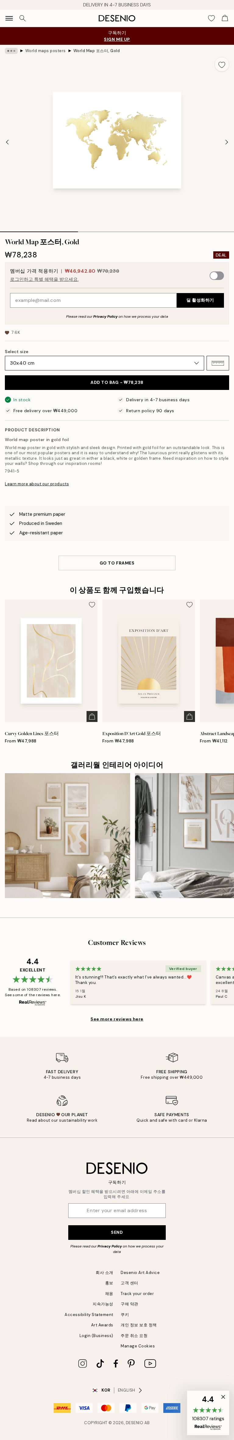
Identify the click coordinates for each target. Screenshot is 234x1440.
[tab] (39, 229)
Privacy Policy (105, 316)
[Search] (22, 18)
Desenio (135, 1422)
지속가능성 (103, 1304)
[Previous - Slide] (7, 142)
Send (117, 1232)
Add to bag (117, 382)
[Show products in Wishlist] (211, 18)
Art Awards (102, 1325)
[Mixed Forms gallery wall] (67, 835)
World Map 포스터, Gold (96, 50)
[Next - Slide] (227, 142)
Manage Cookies (138, 1346)
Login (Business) (96, 1335)
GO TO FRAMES (117, 563)
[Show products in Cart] (225, 18)
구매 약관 (129, 1304)
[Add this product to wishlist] (221, 64)
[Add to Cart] (92, 716)
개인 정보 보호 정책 (139, 1325)
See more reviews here (117, 1019)
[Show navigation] (9, 18)
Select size (16, 351)
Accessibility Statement (89, 1314)
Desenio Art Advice (140, 1272)
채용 (109, 1293)
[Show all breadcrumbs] (11, 51)
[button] (218, 363)
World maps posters (45, 50)
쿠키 (125, 1314)
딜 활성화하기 (200, 300)
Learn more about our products (37, 483)
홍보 (109, 1283)
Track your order (137, 1293)
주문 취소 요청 (134, 1335)
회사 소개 (104, 1272)
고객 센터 (129, 1283)
